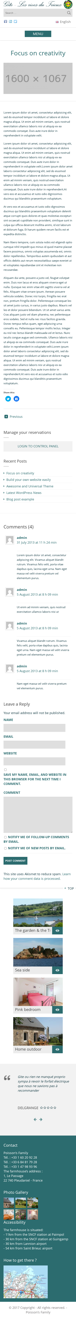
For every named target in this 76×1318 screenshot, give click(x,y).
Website (10, 753)
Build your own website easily (28, 480)
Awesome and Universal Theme (29, 486)
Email (8, 736)
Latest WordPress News (24, 493)
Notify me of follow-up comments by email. (36, 839)
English (65, 22)
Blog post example (20, 499)
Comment (12, 792)
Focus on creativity (20, 473)
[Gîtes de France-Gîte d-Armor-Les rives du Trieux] (38, 4)
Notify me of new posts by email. (37, 848)
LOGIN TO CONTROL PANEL (38, 446)
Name (8, 720)
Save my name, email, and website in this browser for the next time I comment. (35, 779)
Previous (16, 416)
